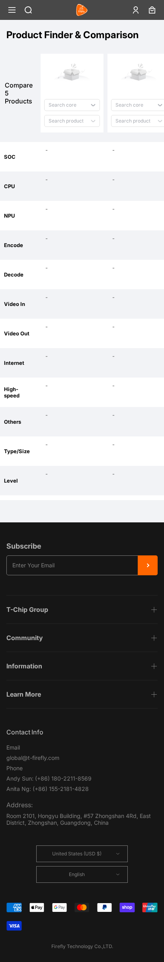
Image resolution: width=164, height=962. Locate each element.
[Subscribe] (148, 565)
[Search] (28, 10)
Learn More (23, 694)
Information (24, 666)
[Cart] (152, 10)
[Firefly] (82, 10)
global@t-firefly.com (32, 757)
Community (24, 638)
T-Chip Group (27, 609)
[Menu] (12, 10)
